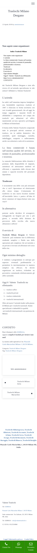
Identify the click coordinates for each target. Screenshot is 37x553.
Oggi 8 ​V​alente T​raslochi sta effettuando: (17, 76)
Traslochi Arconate (18, 432)
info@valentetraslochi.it (19, 520)
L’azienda (6, 58)
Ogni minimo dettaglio (10, 73)
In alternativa (7, 69)
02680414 (20, 332)
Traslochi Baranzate (17, 438)
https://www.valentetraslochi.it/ (13, 78)
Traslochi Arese (18, 435)
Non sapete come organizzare (13, 55)
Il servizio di (7, 71)
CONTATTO (7, 80)
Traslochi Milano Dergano (17, 348)
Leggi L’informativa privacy (13, 539)
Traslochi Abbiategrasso (14, 430)
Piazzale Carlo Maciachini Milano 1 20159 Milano (17, 510)
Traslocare (6, 67)
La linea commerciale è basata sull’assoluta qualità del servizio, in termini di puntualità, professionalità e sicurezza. (17, 62)
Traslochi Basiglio (29, 440)
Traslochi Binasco (15, 440)
